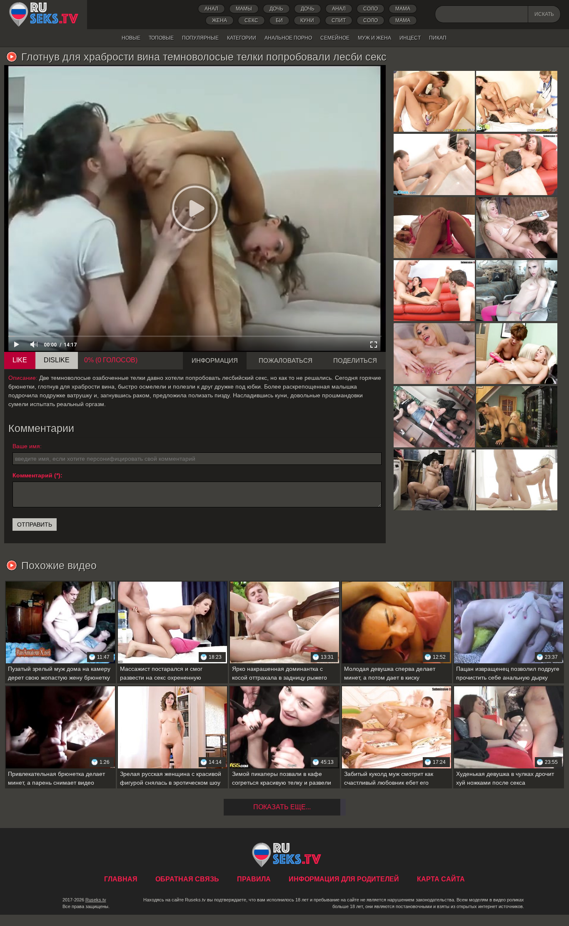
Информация (215, 360)
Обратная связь (187, 879)
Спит (339, 20)
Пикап (438, 38)
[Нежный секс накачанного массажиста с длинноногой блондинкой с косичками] (516, 479)
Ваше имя (26, 446)
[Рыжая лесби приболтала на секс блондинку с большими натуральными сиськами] (516, 353)
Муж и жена (374, 38)
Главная (43, 14)
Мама (402, 9)
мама (402, 20)
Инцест (410, 38)
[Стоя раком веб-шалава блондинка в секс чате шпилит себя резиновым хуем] (434, 227)
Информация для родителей (344, 879)
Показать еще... (282, 807)
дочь (276, 9)
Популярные (200, 38)
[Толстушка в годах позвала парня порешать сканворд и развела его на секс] (516, 227)
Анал (211, 9)
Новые (131, 38)
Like (19, 360)
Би (279, 20)
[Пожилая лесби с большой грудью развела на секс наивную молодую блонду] (434, 416)
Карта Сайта (441, 879)
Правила (254, 879)
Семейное (334, 38)
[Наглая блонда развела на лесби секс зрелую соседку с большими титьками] (516, 416)
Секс (251, 20)
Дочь (307, 9)
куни (307, 20)
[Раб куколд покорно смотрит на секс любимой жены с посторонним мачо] (516, 164)
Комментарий (32, 475)
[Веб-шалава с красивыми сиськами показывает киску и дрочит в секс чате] (434, 353)
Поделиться (355, 360)
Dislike (57, 360)
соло (370, 20)
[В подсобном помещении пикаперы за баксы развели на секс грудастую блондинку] (434, 479)
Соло (370, 9)
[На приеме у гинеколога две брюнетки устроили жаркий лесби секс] (434, 101)
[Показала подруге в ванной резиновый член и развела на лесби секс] (434, 164)
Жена (219, 20)
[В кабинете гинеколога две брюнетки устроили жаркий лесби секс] (516, 101)
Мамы (244, 9)
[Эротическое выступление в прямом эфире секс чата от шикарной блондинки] (516, 290)
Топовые (161, 38)
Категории (241, 38)
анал (339, 9)
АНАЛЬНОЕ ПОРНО (288, 38)
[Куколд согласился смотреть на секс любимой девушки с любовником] (434, 290)
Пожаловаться (285, 360)
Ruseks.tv (95, 899)
